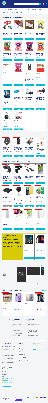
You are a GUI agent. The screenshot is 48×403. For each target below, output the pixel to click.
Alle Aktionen (44, 161)
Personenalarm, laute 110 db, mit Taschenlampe (18, 98)
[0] (45, 4)
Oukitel (37, 303)
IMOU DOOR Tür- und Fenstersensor (39, 222)
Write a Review (40, 265)
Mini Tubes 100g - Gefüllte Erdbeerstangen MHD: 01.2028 (18, 76)
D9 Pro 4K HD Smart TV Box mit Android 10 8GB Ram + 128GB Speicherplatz (7, 198)
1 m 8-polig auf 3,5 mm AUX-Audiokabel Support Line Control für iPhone (18, 222)
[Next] (46, 147)
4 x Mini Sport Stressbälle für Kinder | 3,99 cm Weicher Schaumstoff (7, 103)
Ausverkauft (7, 206)
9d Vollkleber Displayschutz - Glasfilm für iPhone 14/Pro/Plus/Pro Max (29, 198)
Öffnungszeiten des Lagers (7, 389)
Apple (26, 303)
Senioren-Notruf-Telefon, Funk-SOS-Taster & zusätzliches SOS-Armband (29, 148)
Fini (36, 30)
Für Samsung (38, 196)
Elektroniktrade (5, 196)
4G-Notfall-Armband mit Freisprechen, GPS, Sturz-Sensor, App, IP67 (7, 148)
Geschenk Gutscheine (22, 357)
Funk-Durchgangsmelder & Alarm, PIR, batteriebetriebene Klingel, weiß (18, 123)
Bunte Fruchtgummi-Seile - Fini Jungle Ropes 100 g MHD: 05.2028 (7, 54)
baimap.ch (34, 347)
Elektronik (16, 9)
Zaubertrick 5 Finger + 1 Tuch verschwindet (40, 75)
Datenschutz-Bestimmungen (23, 361)
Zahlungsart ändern (22, 354)
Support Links (21, 351)
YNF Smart (37, 148)
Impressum (20, 348)
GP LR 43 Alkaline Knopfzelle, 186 (29, 222)
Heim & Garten (23, 9)
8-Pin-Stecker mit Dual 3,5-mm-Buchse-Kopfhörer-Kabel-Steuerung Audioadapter (7, 223)
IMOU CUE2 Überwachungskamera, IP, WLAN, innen (18, 200)
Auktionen (22, 12)
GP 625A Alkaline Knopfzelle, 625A (40, 177)
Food (12, 12)
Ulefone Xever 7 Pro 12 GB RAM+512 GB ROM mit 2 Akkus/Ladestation (28, 247)
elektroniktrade (5, 30)
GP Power (26, 219)
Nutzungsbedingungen (22, 358)
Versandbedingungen (22, 355)
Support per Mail (5, 380)
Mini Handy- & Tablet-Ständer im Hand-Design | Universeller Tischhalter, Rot (7, 33)
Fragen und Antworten (22, 345)
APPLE (4, 219)
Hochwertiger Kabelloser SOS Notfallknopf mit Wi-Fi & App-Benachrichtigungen (40, 150)
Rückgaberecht (21, 352)
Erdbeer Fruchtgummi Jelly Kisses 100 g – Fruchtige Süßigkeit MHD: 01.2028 (18, 54)
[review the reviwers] (17, 268)
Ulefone (26, 73)
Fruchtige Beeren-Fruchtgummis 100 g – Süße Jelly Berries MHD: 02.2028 (29, 54)
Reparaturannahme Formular (7, 384)
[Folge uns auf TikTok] (15, 397)
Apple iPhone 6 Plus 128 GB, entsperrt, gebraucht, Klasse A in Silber (29, 305)
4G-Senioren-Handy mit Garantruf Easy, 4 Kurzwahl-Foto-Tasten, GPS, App (18, 148)
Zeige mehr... (7, 250)
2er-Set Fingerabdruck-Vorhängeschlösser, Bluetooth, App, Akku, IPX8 (29, 98)
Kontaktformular (5, 376)
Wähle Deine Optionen (29, 84)
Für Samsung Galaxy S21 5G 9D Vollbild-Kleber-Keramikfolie (40, 198)
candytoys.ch (35, 352)
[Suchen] (40, 4)
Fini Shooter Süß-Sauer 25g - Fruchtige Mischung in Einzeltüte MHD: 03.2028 (7, 69)
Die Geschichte (21, 349)
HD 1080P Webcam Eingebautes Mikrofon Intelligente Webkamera (17, 177)
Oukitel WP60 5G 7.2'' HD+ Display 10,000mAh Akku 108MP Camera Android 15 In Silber (40, 306)
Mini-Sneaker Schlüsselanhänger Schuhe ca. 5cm (18, 33)
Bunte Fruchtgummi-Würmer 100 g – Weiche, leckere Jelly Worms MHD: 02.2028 (40, 33)
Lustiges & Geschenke (5, 12)
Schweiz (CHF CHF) (5, 396)
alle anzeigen (44, 290)
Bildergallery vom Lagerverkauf (8, 391)
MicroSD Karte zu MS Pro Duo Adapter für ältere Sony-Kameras (29, 33)
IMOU (14, 198)
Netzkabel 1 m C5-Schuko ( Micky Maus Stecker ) (29, 177)
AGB (19, 346)
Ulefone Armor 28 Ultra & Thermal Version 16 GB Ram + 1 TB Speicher (40, 247)
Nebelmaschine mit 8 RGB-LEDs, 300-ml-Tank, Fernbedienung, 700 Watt (40, 98)
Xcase (4, 120)
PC (28, 9)
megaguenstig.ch (35, 354)
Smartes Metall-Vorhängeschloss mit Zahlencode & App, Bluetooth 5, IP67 (7, 123)
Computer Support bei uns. (7, 382)
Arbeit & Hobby (9, 9)
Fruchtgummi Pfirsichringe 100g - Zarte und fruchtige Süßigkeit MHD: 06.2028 (40, 54)
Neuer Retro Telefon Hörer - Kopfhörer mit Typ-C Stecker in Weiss (7, 305)
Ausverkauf (4, 9)
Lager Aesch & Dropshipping (23, 360)
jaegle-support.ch (36, 356)
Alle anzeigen (44, 135)
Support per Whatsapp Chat (7, 378)
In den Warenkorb (7, 38)
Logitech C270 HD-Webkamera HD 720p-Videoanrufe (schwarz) (6, 177)
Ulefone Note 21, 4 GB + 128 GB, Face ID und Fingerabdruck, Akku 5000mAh (18, 306)
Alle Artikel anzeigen (42, 17)
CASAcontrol (16, 120)
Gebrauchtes (16, 12)
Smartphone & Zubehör (36, 9)
